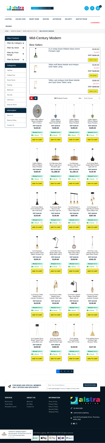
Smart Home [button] (34, 19)
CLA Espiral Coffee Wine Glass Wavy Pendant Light (74, 252)
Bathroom (10, 90)
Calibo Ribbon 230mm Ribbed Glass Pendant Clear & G (74, 122)
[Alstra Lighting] (15, 8)
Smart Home (11, 80)
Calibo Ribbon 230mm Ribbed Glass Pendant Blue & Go (55, 122)
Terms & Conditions (66, 388)
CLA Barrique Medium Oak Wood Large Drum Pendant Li (74, 165)
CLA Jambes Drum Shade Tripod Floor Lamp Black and (37, 340)
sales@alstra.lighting (81, 413)
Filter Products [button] (13, 38)
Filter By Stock (13, 48)
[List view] (35, 98)
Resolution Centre (11, 406)
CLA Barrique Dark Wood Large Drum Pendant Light (56, 165)
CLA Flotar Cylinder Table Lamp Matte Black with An (74, 296)
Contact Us (10, 125)
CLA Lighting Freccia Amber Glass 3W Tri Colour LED (74, 341)
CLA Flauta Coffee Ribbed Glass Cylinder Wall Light (56, 296)
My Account (8, 401)
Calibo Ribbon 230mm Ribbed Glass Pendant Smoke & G (37, 165)
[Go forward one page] (72, 371)
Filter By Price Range (12, 54)
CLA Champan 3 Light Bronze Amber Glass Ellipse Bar (74, 208)
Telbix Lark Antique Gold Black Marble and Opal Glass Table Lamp (64, 81)
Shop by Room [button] (81, 19)
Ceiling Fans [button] (20, 19)
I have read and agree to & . (64, 388)
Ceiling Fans (11, 75)
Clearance (95, 22)
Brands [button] (9, 26)
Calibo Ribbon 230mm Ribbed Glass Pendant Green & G (93, 122)
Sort (80, 98)
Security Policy (53, 409)
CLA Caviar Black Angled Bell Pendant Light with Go (92, 165)
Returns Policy (11, 120)
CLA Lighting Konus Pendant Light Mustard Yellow (92, 340)
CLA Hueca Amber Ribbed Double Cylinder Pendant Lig (92, 297)
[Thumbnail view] (31, 98)
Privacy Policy (75, 388)
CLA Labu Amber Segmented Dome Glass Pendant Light (55, 340)
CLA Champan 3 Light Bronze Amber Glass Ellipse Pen (92, 208)
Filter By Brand (13, 60)
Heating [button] (46, 19)
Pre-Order (93, 75)
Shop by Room (12, 104)
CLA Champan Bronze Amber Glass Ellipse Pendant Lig (37, 252)
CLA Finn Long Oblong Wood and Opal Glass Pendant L (92, 253)
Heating (9, 85)
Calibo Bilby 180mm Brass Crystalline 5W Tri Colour (37, 121)
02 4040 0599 (78, 408)
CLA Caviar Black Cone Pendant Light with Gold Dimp (37, 208)
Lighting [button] (8, 19)
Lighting (9, 70)
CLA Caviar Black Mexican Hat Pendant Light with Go (56, 209)
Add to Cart (93, 60)
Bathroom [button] (57, 19)
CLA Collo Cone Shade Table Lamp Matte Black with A (56, 252)
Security (68, 19)
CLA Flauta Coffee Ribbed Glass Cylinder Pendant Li (37, 296)
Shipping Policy (53, 412)
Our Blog (29, 404)
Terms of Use (53, 401)
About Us (10, 115)
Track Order (9, 404)
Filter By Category (14, 43)
